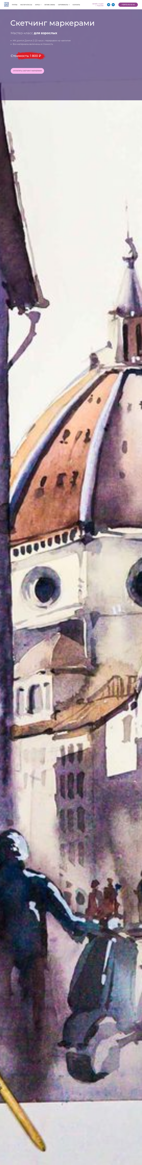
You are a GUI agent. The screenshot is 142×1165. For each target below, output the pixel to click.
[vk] (113, 4)
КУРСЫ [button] (37, 5)
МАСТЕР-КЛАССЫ (26, 5)
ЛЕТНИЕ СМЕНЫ (49, 5)
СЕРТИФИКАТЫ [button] (63, 5)
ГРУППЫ (14, 5)
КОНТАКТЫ (76, 5)
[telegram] (108, 4)
